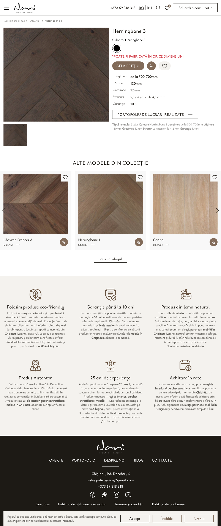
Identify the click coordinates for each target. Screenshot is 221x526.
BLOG (139, 460)
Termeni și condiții (129, 503)
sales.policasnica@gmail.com (110, 479)
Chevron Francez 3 (17, 239)
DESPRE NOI (115, 460)
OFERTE (56, 460)
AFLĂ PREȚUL (128, 65)
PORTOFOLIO (83, 460)
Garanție (43, 503)
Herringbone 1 (89, 239)
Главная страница (14, 20)
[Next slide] (217, 210)
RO (141, 7)
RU (149, 7)
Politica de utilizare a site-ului (82, 503)
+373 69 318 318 (122, 7)
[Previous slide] (3, 210)
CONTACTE (162, 460)
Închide (167, 518)
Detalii (199, 518)
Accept (134, 518)
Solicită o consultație (195, 7)
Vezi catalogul (110, 258)
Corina (158, 239)
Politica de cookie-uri (168, 503)
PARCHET (35, 20)
